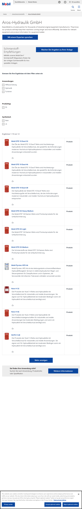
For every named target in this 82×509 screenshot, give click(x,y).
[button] (79, 9)
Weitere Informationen (63, 371)
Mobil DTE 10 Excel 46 (19, 164)
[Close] (78, 494)
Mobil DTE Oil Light (18, 229)
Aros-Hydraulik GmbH (34, 14)
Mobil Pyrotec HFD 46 (19, 265)
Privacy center (8, 504)
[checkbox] (3, 85)
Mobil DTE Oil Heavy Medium (22, 211)
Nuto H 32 (15, 288)
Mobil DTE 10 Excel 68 (19, 188)
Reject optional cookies (71, 504)
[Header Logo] (6, 2)
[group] (40, 85)
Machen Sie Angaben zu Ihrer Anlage (57, 49)
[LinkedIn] (59, 2)
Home (5, 14)
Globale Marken (32, 2)
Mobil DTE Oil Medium (19, 247)
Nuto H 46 (15, 312)
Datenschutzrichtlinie (60, 500)
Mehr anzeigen (41, 360)
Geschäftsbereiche (20, 2)
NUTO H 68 (15, 335)
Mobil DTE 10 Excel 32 (19, 141)
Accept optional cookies (53, 504)
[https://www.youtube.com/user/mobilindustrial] (65, 2)
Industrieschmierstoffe (18, 14)
